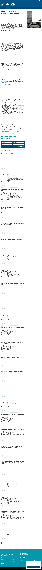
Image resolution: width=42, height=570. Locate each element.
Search (21, 146)
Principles (40, 14)
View (2, 167)
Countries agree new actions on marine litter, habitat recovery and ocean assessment (24, 554)
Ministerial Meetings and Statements (38, 19)
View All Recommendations (5, 138)
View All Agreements (4, 136)
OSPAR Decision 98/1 (16, 28)
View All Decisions (12, 136)
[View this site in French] (40, 0)
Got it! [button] (33, 567)
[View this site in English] (39, 0)
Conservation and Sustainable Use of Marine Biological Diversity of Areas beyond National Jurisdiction (24, 558)
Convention (3, 0)
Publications (3, 552)
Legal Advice (39, 20)
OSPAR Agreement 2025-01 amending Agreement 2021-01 (10, 133)
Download (3, 168)
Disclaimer (25, 568)
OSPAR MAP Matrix (4, 82)
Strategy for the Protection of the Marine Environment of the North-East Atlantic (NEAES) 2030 (13, 125)
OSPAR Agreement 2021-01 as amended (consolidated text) (10, 131)
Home (1, 0)
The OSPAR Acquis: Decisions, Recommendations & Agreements (37, 15)
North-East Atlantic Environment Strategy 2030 (37, 13)
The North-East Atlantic (38, 17)
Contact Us (36, 552)
